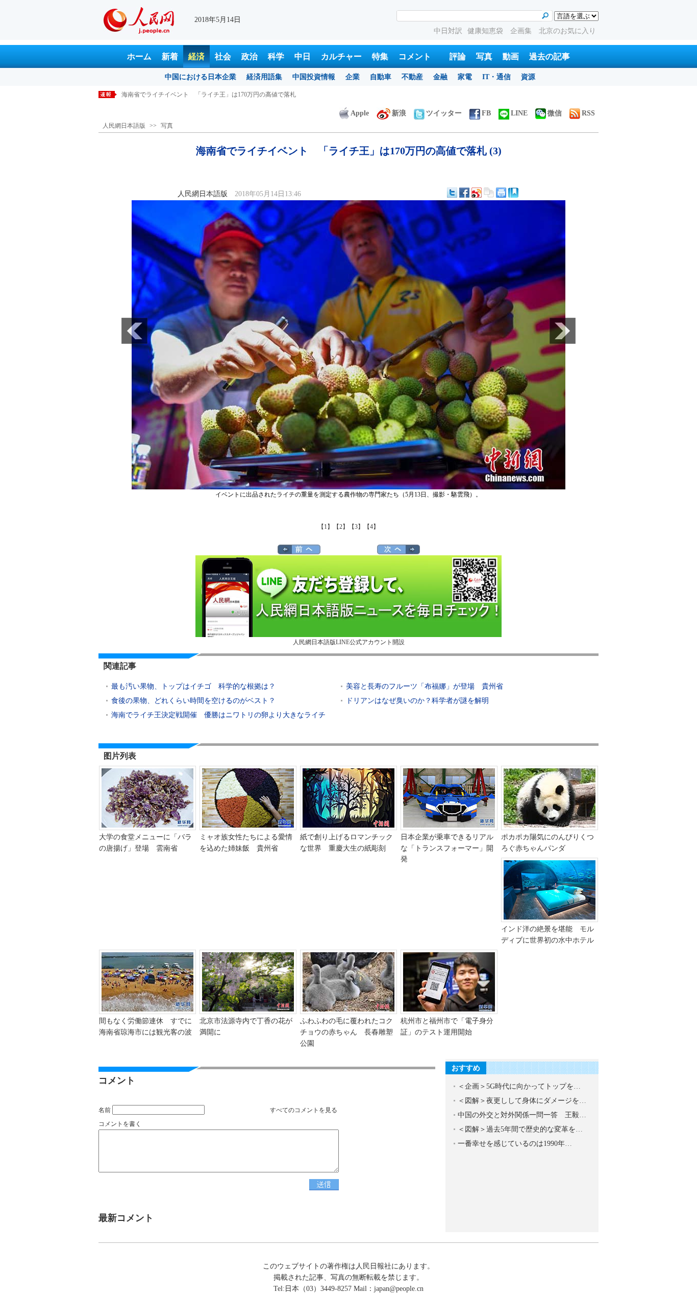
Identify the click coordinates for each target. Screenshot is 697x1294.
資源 (528, 77)
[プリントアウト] (501, 192)
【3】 (356, 526)
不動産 (412, 77)
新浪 (399, 113)
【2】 (340, 526)
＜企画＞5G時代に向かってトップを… (519, 1086)
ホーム (139, 56)
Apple (360, 113)
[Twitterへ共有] (452, 192)
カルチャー (341, 56)
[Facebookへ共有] (464, 192)
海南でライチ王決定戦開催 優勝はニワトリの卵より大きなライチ (218, 715)
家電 (465, 77)
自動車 (380, 77)
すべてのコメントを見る (303, 1110)
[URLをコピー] (489, 192)
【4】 (371, 526)
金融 (440, 77)
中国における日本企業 (200, 77)
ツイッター (444, 113)
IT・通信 (496, 77)
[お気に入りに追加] (513, 192)
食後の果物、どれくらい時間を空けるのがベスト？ (193, 700)
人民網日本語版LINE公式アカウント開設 (349, 642)
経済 (196, 56)
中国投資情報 (313, 77)
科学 (276, 56)
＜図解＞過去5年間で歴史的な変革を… (520, 1129)
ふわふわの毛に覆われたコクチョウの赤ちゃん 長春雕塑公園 (346, 1032)
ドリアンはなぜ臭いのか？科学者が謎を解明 (417, 700)
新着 (170, 56)
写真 (484, 56)
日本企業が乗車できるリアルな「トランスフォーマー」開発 (447, 848)
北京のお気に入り (567, 31)
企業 (352, 77)
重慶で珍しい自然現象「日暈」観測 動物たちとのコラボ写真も (210, 94)
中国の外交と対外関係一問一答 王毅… (522, 1115)
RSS (588, 113)
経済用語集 (264, 77)
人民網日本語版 (124, 125)
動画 (511, 56)
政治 (249, 56)
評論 (458, 56)
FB (486, 113)
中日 (302, 56)
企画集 (522, 31)
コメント (415, 56)
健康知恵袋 (486, 31)
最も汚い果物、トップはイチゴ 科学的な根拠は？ (193, 686)
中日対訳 (448, 31)
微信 (554, 113)
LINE (519, 113)
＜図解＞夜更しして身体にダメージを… (522, 1100)
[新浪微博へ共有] (476, 192)
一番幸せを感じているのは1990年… (515, 1143)
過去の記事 (549, 56)
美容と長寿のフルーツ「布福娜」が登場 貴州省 (424, 686)
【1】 (325, 526)
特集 (380, 56)
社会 (223, 56)
